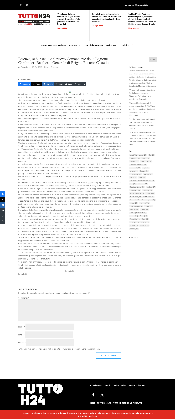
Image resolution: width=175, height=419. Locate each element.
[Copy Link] (2, 221)
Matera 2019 (135, 197)
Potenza (134, 216)
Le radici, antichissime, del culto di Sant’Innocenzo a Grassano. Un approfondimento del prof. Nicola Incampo (106, 18)
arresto (142, 155)
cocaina (133, 171)
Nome (21, 327)
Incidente (151, 187)
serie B (144, 222)
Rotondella (135, 219)
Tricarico (144, 225)
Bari (151, 155)
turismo (134, 229)
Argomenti (73, 45)
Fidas (142, 177)
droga (133, 177)
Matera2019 (148, 197)
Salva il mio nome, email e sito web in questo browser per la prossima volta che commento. (60, 349)
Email (21, 335)
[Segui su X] (27, 5)
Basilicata (135, 158)
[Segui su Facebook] (20, 5)
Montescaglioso (148, 200)
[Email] (2, 210)
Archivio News (96, 385)
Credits (108, 385)
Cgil (145, 168)
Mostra (133, 203)
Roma (143, 216)
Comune (144, 171)
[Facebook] (2, 194)
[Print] (2, 215)
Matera (150, 193)
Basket (145, 158)
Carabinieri (135, 168)
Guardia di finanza (137, 187)
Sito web (22, 342)
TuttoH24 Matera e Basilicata (53, 45)
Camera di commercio (138, 165)
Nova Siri (144, 203)
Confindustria (135, 174)
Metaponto (135, 200)
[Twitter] (2, 199)
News (46, 67)
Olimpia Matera (136, 206)
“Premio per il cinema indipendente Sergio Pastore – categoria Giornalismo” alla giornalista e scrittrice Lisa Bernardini (69, 19)
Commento (23, 298)
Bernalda (134, 161)
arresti (133, 155)
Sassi (145, 219)
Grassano (142, 184)
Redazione (25, 67)
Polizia (144, 209)
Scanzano (134, 222)
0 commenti (56, 67)
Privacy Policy (120, 385)
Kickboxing (135, 190)
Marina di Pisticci (137, 193)
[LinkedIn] (2, 205)
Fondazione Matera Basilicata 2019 (142, 181)
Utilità (124, 45)
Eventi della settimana (93, 45)
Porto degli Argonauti (138, 213)
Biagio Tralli (146, 161)
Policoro (134, 209)
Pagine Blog (111, 45)
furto (133, 184)
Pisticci (148, 206)
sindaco (134, 225)
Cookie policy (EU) (137, 385)
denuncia (148, 174)
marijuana (147, 190)
